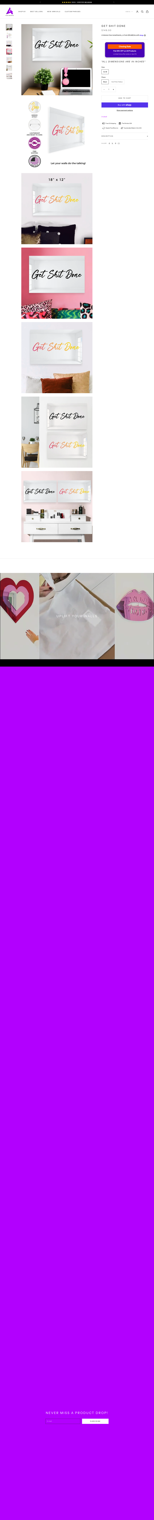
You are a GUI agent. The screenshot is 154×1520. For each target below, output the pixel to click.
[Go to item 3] (9, 43)
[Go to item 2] (9, 35)
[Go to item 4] (9, 51)
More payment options (125, 110)
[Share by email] (119, 143)
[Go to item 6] (9, 68)
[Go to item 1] (9, 27)
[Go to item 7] (9, 76)
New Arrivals (53, 11)
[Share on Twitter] (112, 143)
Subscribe (95, 1421)
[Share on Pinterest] (115, 143)
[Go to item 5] (9, 60)
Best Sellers (36, 11)
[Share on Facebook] (109, 143)
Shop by (22, 11)
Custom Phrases (72, 11)
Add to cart (124, 98)
